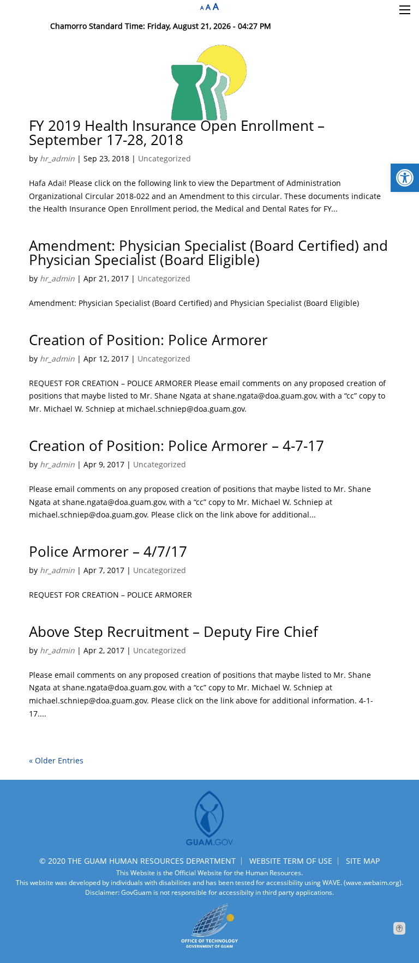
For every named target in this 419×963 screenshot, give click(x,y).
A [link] (201, 7)
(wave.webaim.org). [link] (372, 882)
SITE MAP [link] (363, 861)
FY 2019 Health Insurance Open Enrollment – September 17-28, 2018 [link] (177, 132)
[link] (405, 178)
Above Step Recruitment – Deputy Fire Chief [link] (173, 631)
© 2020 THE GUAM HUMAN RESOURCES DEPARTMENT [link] (137, 861)
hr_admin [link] (57, 158)
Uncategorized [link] (164, 158)
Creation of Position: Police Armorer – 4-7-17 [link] (176, 445)
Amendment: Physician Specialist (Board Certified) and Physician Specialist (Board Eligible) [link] (208, 252)
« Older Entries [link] (56, 760)
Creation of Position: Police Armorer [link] (148, 340)
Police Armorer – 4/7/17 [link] (108, 551)
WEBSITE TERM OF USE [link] (290, 861)
